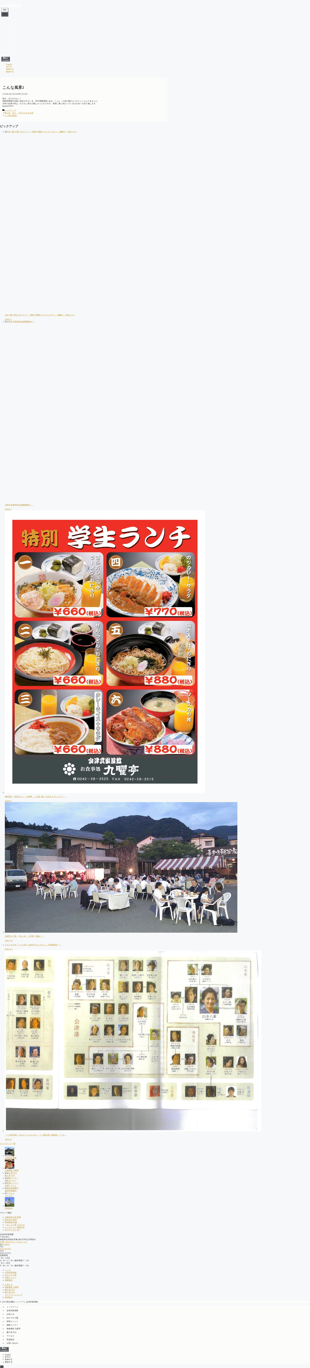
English (9, 64)
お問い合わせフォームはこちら (13, 1242)
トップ (8, 1270)
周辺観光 (12, 49)
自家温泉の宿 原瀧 (13, 1217)
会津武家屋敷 (13, 20)
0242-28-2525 (5, 1249)
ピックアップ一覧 (8, 1144)
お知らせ (12, 24)
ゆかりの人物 (13, 27)
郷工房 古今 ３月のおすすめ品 (18, 113)
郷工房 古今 (13, 42)
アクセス (12, 46)
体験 (10, 35)
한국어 (9, 67)
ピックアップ (10, 110)
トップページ (12, 1307)
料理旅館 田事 (11, 1222)
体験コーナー (12, 1325)
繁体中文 (10, 72)
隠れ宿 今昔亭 (11, 1220)
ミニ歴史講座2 (10, 116)
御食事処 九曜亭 (15, 38)
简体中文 (10, 69)
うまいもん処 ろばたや (15, 1225)
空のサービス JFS (12, 1230)
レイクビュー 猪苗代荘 (15, 1227)
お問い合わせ (13, 53)
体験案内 (9, 1280)
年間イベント (13, 31)
